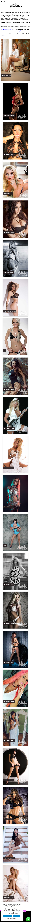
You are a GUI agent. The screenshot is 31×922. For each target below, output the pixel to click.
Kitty (5, 545)
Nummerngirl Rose (8, 507)
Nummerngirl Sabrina (9, 740)
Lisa (4, 350)
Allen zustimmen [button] (7, 915)
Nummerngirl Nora (8, 662)
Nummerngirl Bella (8, 819)
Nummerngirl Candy (9, 623)
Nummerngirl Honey (9, 115)
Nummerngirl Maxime (9, 232)
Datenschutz (16, 915)
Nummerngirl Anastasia (9, 311)
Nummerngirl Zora (8, 897)
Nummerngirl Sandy (9, 468)
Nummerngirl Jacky (8, 584)
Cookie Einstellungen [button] (11, 918)
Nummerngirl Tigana (9, 389)
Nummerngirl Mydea (9, 858)
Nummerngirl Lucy (8, 780)
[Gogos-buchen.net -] (15, 5)
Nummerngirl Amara (9, 701)
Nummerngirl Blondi (9, 428)
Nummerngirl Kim (6, 75)
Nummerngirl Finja (8, 154)
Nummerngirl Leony (9, 272)
